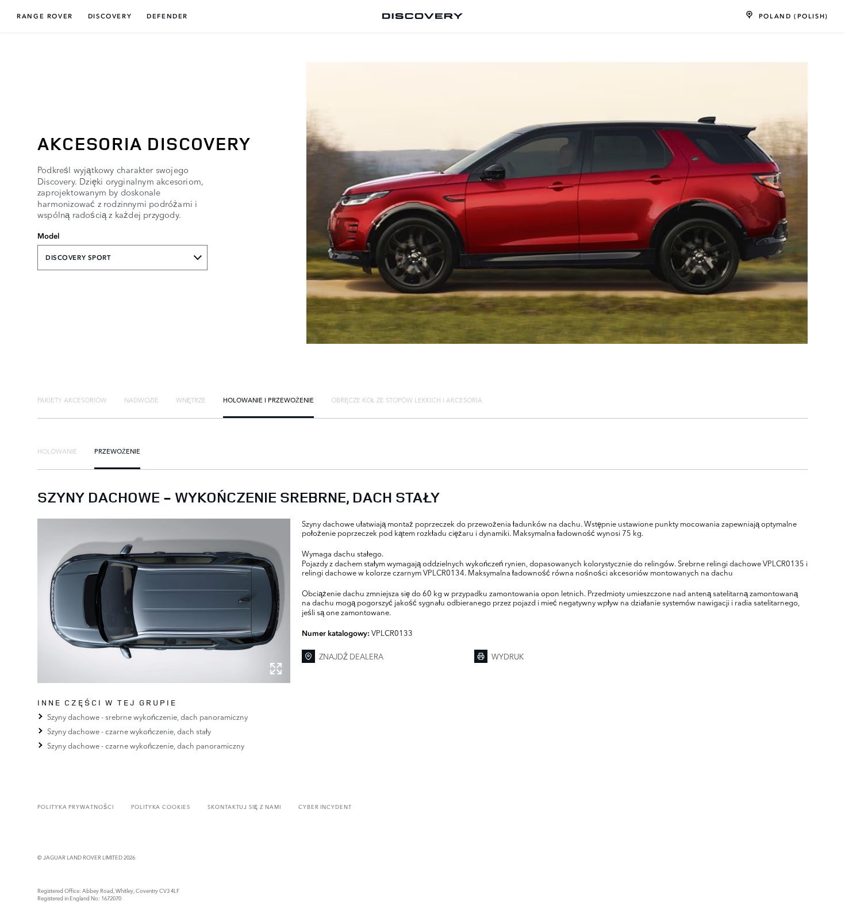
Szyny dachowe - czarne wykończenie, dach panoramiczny (145, 745)
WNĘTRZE (191, 399)
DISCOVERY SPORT (78, 258)
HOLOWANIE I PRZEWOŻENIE (268, 399)
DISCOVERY (110, 16)
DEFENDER (167, 16)
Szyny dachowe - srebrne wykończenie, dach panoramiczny (147, 716)
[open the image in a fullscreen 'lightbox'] (163, 601)
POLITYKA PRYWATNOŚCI (75, 806)
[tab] (72, 399)
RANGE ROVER (45, 16)
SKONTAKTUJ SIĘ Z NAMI (244, 806)
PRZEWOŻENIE (117, 450)
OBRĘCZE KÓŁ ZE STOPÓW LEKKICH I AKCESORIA (406, 399)
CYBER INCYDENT (325, 806)
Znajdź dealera (351, 656)
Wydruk (507, 656)
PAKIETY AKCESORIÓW (72, 399)
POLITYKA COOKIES (160, 806)
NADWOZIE (141, 399)
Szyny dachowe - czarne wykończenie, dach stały (129, 731)
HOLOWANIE (57, 450)
